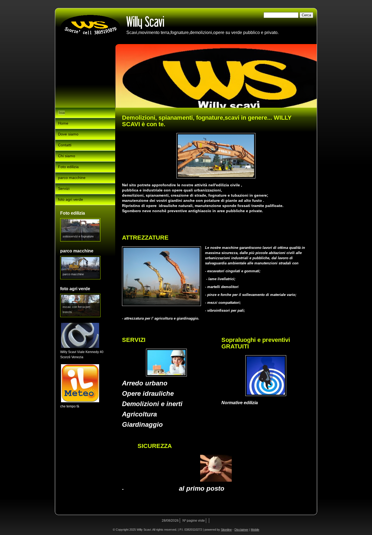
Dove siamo (68, 134)
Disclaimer (241, 529)
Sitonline (226, 529)
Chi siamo (66, 156)
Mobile (255, 529)
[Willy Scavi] (90, 26)
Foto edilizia (68, 167)
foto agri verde (70, 199)
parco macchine (72, 177)
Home (63, 123)
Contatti (64, 145)
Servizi (63, 188)
